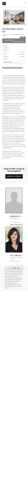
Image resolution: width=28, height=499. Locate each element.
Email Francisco (16, 224)
